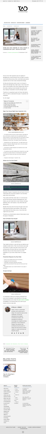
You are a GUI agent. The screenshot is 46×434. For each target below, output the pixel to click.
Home (16, 389)
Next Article (23, 347)
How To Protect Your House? (10, 105)
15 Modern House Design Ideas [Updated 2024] (36, 45)
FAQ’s (16, 397)
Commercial (10, 52)
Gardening (28, 22)
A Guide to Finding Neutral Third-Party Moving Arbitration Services (36, 32)
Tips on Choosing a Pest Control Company (8, 375)
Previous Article (10, 347)
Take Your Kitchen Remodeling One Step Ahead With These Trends (23, 350)
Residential (15, 52)
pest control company (24, 299)
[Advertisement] (23, 19)
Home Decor (13, 22)
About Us (17, 390)
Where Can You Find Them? (10, 104)
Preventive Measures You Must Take (11, 106)
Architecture (7, 22)
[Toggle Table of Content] (26, 101)
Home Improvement (21, 22)
